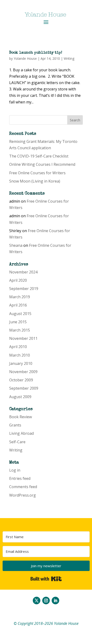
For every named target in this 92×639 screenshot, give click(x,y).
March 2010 (19, 355)
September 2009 (23, 388)
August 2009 (20, 396)
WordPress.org (22, 495)
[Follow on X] (36, 600)
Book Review (20, 416)
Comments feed (23, 486)
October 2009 (21, 380)
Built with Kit (46, 579)
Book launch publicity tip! (35, 53)
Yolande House (25, 58)
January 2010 (20, 363)
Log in (14, 470)
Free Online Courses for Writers (37, 172)
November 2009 (23, 371)
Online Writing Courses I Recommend (42, 164)
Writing (69, 58)
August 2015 (20, 313)
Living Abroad (21, 433)
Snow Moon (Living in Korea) (34, 181)
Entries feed (19, 478)
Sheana (15, 245)
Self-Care (17, 441)
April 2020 (18, 280)
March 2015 (19, 330)
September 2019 (23, 288)
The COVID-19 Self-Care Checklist (38, 156)
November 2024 (23, 272)
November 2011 (23, 338)
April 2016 (18, 305)
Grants (15, 425)
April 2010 (18, 346)
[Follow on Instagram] (46, 600)
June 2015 (18, 321)
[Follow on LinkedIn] (55, 600)
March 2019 (19, 296)
